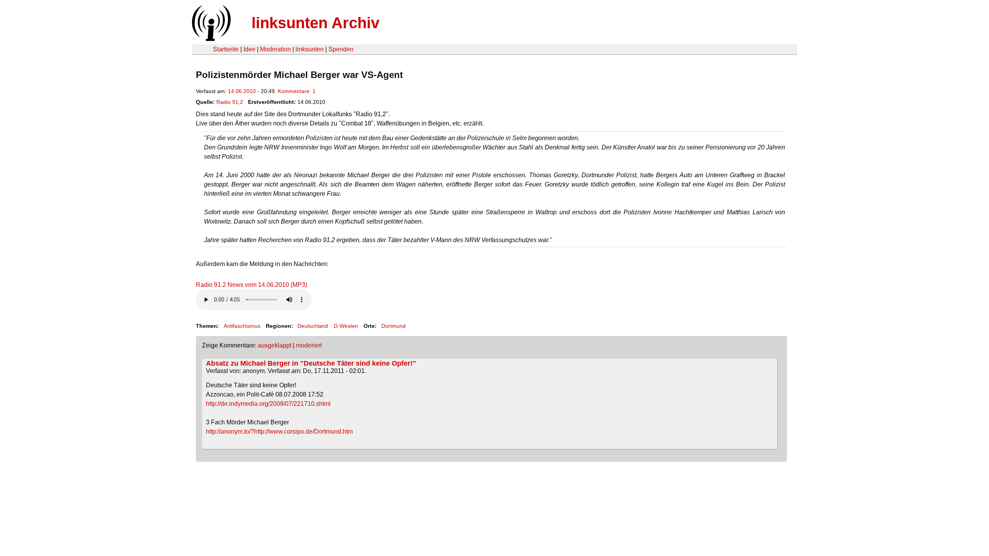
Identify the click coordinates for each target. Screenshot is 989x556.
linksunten (310, 49)
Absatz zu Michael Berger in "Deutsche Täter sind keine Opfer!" (311, 363)
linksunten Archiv (315, 22)
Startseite (226, 49)
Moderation (275, 49)
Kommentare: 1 (297, 91)
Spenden (340, 49)
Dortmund (393, 326)
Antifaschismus (242, 326)
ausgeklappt (274, 345)
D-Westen (346, 326)
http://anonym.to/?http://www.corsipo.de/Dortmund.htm (279, 431)
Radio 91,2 (229, 102)
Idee (249, 49)
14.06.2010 (242, 91)
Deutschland (312, 326)
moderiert (309, 345)
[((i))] (210, 39)
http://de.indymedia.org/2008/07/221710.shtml (268, 403)
